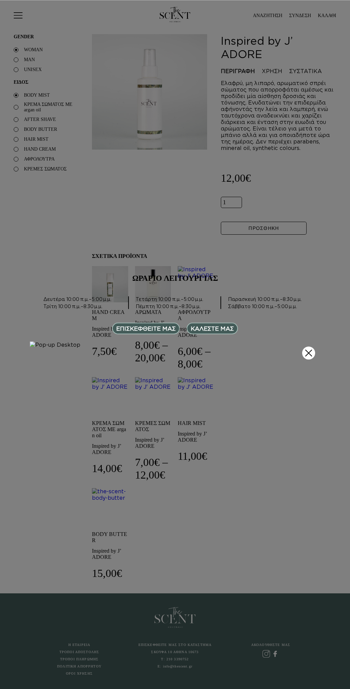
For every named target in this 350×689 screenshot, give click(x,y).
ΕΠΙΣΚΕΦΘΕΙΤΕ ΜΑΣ (146, 328)
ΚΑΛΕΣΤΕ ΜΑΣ (212, 328)
